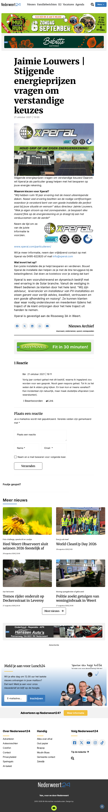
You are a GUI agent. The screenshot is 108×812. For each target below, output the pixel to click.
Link (50, 400)
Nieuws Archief (81, 326)
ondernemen (70, 331)
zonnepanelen (88, 331)
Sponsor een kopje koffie (87, 665)
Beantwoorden (34, 400)
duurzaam (60, 331)
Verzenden (28, 466)
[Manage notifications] (102, 806)
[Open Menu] (103, 4)
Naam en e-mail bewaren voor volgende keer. (42, 457)
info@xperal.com (63, 256)
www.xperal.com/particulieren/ (32, 246)
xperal (79, 331)
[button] (17, 326)
